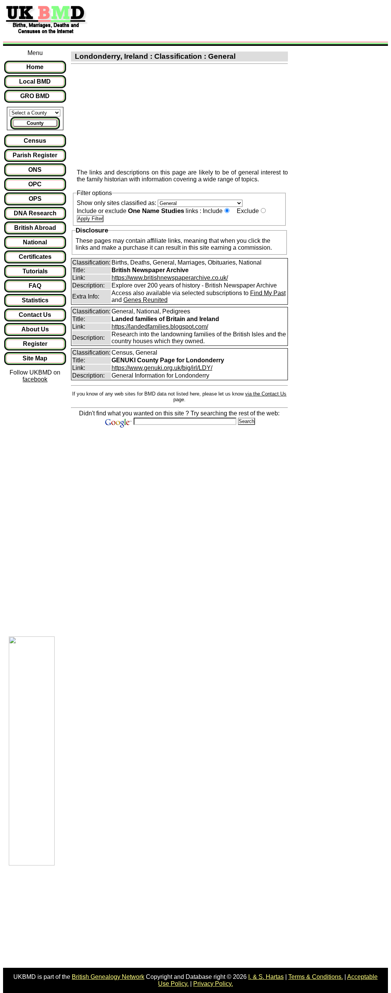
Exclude (248, 211)
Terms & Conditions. (315, 977)
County (35, 123)
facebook (35, 379)
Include (213, 211)
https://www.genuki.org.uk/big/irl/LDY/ (161, 368)
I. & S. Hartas (266, 977)
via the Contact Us (265, 394)
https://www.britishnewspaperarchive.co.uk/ (169, 277)
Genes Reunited (145, 300)
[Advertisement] (231, 20)
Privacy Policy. (213, 983)
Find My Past (268, 293)
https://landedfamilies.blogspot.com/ (159, 326)
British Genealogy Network (108, 977)
